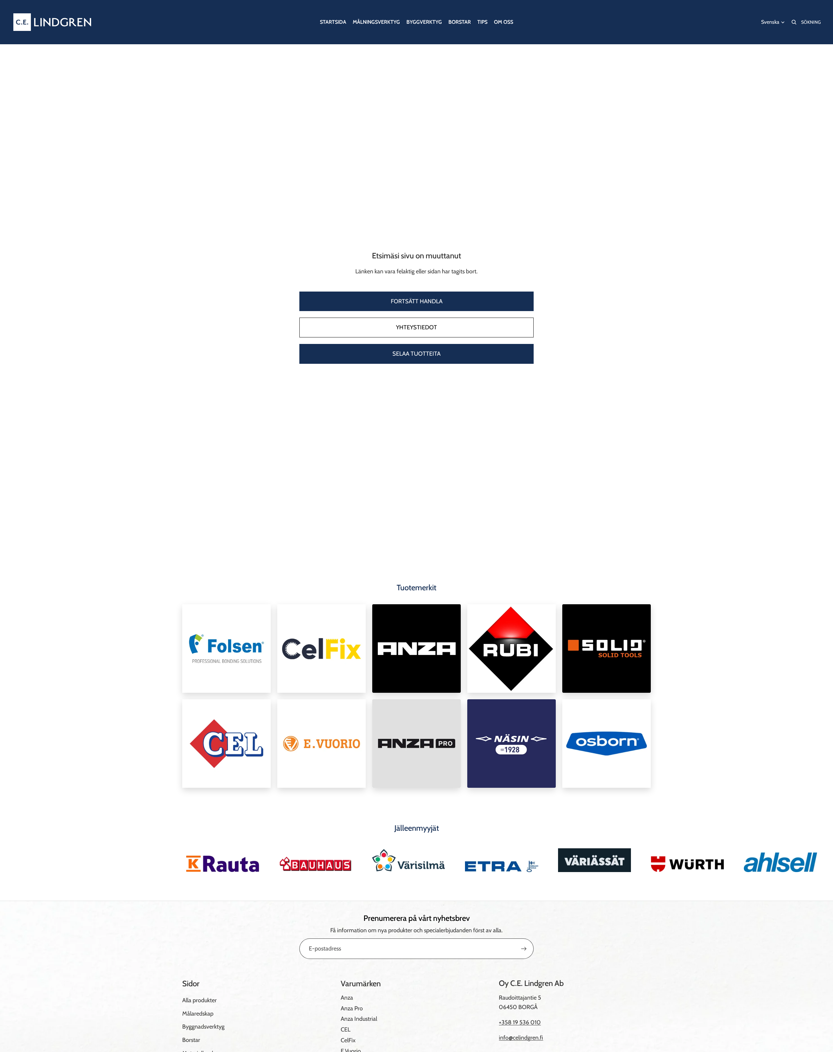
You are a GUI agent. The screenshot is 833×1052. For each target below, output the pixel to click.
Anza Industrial (359, 1018)
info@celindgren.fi (521, 1037)
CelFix (348, 1040)
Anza (347, 997)
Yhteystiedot (416, 327)
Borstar (191, 1040)
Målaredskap (197, 1013)
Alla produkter (199, 1000)
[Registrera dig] (524, 949)
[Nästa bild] (643, 860)
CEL (345, 1029)
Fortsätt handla (417, 301)
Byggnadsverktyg (203, 1026)
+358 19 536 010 (520, 1022)
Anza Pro (352, 1008)
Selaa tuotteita (416, 353)
